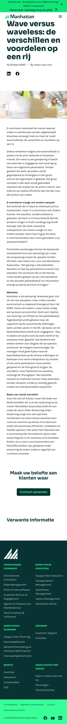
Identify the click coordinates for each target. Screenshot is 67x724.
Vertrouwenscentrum (14, 710)
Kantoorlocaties (45, 690)
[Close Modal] (62, 4)
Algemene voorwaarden (32, 704)
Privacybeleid (10, 704)
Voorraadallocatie (14, 641)
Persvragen (42, 685)
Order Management (15, 584)
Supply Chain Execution (49, 575)
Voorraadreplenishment (17, 655)
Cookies (51, 704)
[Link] (45, 718)
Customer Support (46, 633)
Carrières (9, 672)
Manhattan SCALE (46, 603)
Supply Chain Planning (17, 636)
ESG (6, 687)
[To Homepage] (11, 553)
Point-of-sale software (17, 589)
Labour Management (48, 598)
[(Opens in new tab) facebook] (17, 73)
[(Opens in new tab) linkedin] (9, 73)
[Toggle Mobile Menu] (60, 16)
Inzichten (41, 638)
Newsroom (10, 677)
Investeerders (11, 682)
